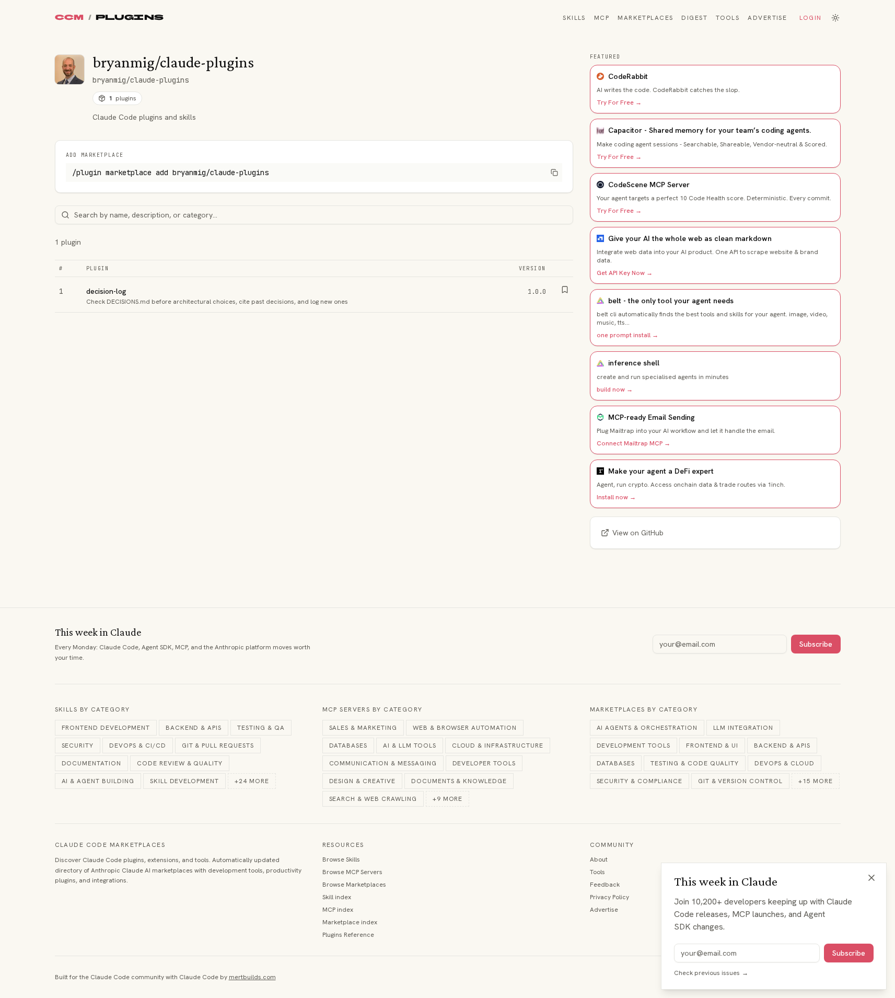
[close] (871, 877)
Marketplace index (349, 922)
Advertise (767, 18)
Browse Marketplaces (354, 884)
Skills (574, 18)
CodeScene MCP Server (649, 184)
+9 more (448, 799)
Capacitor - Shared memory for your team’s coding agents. (709, 130)
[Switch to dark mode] (835, 17)
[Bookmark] (565, 289)
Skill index (336, 897)
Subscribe (815, 644)
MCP (601, 18)
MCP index (337, 909)
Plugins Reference (348, 935)
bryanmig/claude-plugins (140, 80)
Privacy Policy (609, 897)
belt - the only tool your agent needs (671, 300)
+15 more (815, 781)
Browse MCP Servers (352, 872)
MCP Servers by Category (372, 709)
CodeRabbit (628, 76)
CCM (69, 17)
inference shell (633, 363)
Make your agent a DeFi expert (661, 471)
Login (810, 18)
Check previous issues (711, 973)
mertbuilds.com (252, 977)
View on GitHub (638, 532)
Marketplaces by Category (644, 709)
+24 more (252, 781)
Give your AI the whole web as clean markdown (690, 238)
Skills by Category (92, 709)
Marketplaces (645, 18)
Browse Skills (341, 859)
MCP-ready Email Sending (651, 417)
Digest (694, 18)
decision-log (106, 291)
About (599, 859)
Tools (727, 18)
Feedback (605, 884)
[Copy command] (554, 172)
